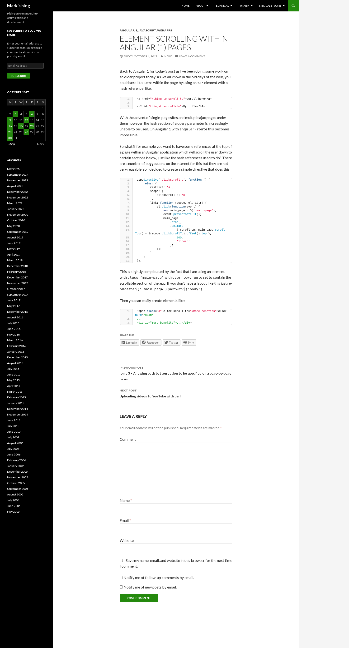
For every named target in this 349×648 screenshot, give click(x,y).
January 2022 (15, 209)
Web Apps (164, 30)
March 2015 (15, 391)
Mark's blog (18, 5)
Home (185, 5)
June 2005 (13, 506)
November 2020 (17, 214)
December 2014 (17, 409)
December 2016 (17, 311)
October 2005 (16, 483)
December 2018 (17, 266)
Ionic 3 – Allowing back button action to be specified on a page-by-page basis (175, 373)
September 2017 (17, 294)
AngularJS (128, 30)
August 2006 (15, 443)
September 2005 (17, 488)
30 (10, 138)
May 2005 (13, 511)
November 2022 (17, 197)
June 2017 (13, 300)
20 (31, 126)
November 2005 (17, 477)
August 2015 (15, 363)
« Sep (11, 144)
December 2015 (17, 357)
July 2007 (13, 437)
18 (21, 126)
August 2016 (15, 317)
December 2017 (17, 277)
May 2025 (13, 169)
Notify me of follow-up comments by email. (158, 577)
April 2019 (13, 254)
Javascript (147, 30)
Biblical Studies (270, 5)
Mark (168, 56)
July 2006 (13, 448)
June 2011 (13, 420)
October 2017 (16, 289)
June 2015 (13, 374)
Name (126, 500)
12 (26, 120)
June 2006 (13, 454)
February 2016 (16, 346)
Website (127, 540)
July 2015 (13, 369)
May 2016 (13, 334)
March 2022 (15, 203)
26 (26, 132)
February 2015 (16, 397)
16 (10, 126)
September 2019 (17, 231)
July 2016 (13, 323)
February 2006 (16, 460)
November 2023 (17, 180)
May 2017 (13, 306)
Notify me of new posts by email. (150, 587)
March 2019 (15, 260)
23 (10, 132)
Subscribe (19, 76)
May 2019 (13, 249)
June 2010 (13, 431)
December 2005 (17, 471)
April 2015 (13, 386)
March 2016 (15, 340)
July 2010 (13, 426)
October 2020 (16, 220)
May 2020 (13, 226)
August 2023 (15, 186)
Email (125, 520)
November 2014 (17, 414)
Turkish (243, 5)
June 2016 (13, 329)
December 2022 (17, 191)
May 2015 (13, 380)
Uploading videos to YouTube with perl (150, 393)
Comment (128, 439)
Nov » (40, 144)
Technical (221, 5)
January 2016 (15, 351)
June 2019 (13, 243)
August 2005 (15, 494)
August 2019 (15, 237)
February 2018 (16, 271)
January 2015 (15, 403)
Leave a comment (192, 56)
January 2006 (15, 466)
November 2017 (17, 283)
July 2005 (13, 500)
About (200, 5)
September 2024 (17, 174)
